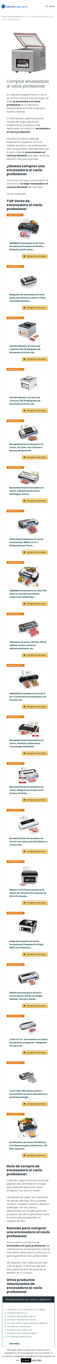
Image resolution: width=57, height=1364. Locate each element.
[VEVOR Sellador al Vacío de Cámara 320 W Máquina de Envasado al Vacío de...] (28, 383)
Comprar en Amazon (36, 256)
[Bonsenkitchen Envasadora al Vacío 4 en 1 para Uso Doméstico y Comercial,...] (28, 824)
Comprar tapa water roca (19, 1330)
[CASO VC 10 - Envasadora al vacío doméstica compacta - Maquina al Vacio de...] (28, 1027)
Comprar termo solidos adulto (21, 1333)
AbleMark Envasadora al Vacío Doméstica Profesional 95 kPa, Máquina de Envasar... (26, 246)
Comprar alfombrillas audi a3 (21, 1316)
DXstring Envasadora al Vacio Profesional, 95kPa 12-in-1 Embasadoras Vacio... (26, 542)
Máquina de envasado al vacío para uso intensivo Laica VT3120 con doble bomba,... (27, 298)
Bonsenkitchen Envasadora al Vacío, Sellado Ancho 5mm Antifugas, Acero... (26, 491)
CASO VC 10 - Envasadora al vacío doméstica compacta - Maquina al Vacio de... (28, 1042)
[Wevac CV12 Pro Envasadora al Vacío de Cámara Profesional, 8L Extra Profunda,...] (28, 875)
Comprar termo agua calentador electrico (27, 1323)
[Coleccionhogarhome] (14, 6)
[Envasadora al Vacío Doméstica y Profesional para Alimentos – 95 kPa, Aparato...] (28, 1128)
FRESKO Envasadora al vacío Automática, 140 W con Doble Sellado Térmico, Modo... (25, 996)
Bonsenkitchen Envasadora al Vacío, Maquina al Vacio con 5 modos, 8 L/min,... (26, 790)
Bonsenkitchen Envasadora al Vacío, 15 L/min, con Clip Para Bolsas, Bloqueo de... (26, 447)
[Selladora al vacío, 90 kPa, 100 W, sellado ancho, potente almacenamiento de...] (28, 628)
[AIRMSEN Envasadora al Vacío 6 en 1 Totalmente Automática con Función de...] (28, 679)
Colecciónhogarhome (13, 16)
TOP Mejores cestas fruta (18, 1326)
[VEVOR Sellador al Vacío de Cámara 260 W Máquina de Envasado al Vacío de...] (28, 332)
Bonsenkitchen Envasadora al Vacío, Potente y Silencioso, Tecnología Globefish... (26, 743)
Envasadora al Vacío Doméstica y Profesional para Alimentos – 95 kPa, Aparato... (28, 1145)
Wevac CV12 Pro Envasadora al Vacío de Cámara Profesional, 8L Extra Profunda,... (28, 893)
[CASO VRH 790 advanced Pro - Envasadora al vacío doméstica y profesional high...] (28, 1076)
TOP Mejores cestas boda (19, 1336)
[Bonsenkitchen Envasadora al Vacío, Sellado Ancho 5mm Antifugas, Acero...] (28, 477)
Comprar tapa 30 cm (17, 1313)
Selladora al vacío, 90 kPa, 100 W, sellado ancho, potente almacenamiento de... (28, 645)
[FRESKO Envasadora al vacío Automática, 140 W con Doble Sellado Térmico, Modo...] (28, 978)
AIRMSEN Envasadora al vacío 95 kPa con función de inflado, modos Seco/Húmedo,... (27, 594)
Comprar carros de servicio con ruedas (26, 1309)
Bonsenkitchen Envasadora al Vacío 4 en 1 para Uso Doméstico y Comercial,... (28, 841)
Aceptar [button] (26, 1360)
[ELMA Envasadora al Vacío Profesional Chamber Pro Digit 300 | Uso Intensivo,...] (28, 927)
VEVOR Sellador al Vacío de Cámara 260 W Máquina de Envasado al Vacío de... (24, 349)
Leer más (36, 1360)
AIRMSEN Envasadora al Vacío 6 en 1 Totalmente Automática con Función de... (28, 696)
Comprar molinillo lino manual (21, 1319)
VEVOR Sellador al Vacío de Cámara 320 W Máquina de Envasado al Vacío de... (24, 400)
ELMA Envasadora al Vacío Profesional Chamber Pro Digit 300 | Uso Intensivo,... (26, 944)
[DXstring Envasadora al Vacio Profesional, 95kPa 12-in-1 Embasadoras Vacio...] (28, 525)
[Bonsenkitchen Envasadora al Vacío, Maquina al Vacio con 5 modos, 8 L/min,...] (28, 775)
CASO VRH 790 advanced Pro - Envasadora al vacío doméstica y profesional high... (28, 1094)
